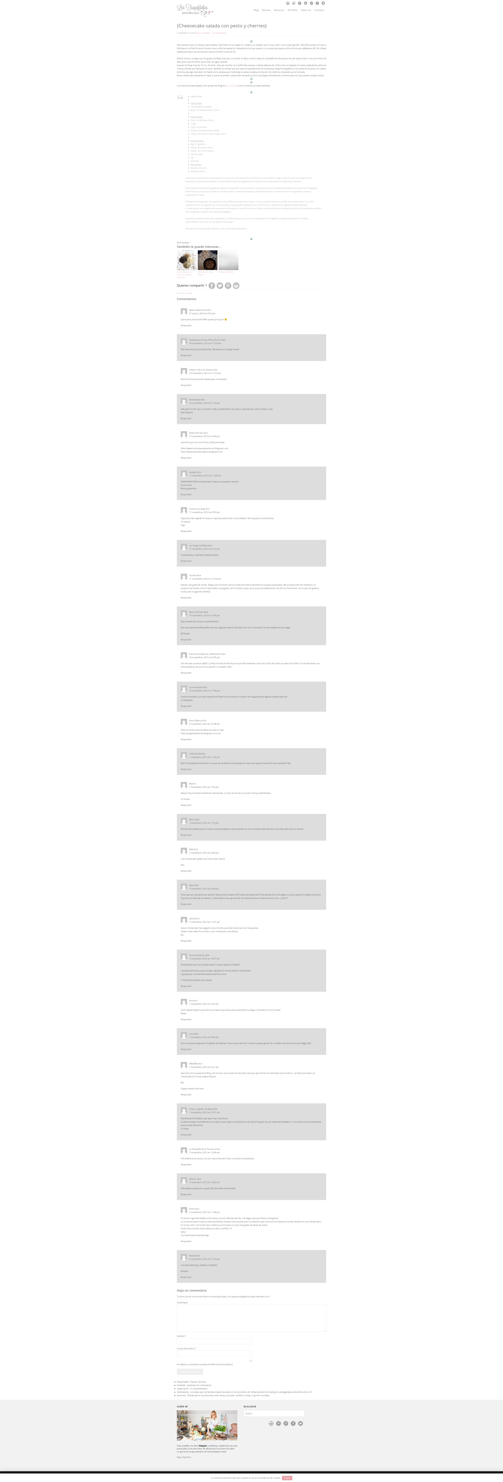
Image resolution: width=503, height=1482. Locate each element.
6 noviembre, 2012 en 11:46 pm (204, 1212)
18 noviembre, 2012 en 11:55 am (205, 373)
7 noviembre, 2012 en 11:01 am (204, 922)
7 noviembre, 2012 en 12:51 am (204, 1112)
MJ (190, 783)
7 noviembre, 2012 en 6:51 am (204, 1067)
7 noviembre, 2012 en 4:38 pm (204, 888)
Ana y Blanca (195, 720)
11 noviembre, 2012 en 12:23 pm (205, 578)
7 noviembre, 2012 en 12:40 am (204, 1152)
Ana (191, 1000)
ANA (191, 849)
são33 (192, 918)
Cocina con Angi (197, 508)
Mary (191, 885)
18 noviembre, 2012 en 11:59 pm (205, 343)
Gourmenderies (197, 955)
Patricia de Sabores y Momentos (205, 654)
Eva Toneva (231, 85)
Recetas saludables (226, 272)
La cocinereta (195, 687)
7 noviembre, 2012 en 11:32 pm (204, 757)
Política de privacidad (220, 1364)
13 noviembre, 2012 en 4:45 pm (204, 436)
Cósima (192, 575)
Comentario (182, 1302)
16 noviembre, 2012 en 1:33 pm (204, 403)
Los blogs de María (198, 545)
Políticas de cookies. (271, 1477)
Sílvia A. (192, 1178)
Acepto (287, 1478)
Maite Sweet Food (198, 310)
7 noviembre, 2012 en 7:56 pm (204, 787)
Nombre (181, 1336)
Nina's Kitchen (196, 612)
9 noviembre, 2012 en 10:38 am (204, 723)
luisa (191, 1033)
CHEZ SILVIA (195, 753)
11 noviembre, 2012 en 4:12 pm (204, 548)
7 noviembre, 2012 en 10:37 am (204, 958)
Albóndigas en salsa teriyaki (205, 273)
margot (192, 472)
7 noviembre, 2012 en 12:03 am (204, 1182)
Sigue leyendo (184, 1457)
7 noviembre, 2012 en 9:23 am (204, 1003)
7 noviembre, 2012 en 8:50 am (204, 1037)
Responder (186, 325)
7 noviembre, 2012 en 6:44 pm (204, 852)
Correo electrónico (186, 1348)
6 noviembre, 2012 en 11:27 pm (204, 1259)
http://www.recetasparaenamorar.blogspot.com (204, 448)
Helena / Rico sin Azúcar (201, 369)
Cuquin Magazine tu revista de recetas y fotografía (184, 275)
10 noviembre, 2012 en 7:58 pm (204, 615)
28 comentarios (220, 33)
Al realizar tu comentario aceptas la (205, 1364)
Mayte (192, 1255)
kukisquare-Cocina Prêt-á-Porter (205, 339)
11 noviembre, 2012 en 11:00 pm (205, 475)
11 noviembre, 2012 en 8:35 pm (204, 512)
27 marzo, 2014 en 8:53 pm (202, 313)
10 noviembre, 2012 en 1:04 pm (204, 690)
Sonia (192, 1208)
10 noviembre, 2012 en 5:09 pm (204, 657)
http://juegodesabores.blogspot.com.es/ (201, 733)
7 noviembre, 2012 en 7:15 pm (204, 822)
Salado (189, 293)
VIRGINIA (193, 1063)
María (192, 819)
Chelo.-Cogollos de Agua (201, 1109)
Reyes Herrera (196, 432)
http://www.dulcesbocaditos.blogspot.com (202, 451)
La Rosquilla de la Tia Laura (202, 1149)
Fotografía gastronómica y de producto (195, 10)
